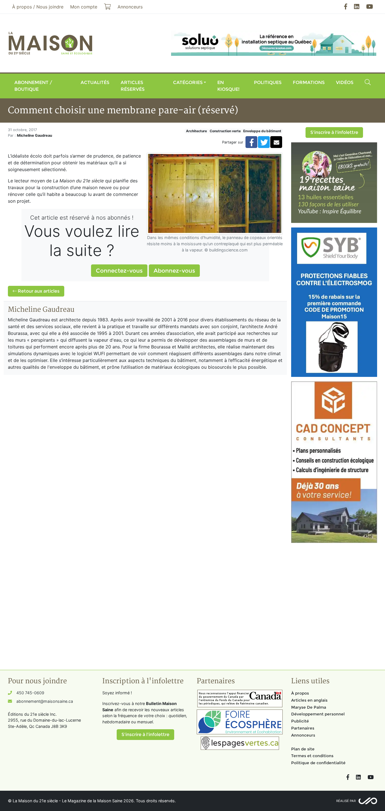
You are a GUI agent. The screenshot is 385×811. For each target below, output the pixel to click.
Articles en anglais (309, 700)
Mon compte (83, 7)
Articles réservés (133, 86)
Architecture (196, 131)
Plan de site (303, 749)
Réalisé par (346, 801)
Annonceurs (303, 735)
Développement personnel (318, 714)
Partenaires (302, 728)
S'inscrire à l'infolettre (334, 132)
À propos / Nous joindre (37, 7)
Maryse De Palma (308, 707)
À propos (300, 693)
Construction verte (225, 131)
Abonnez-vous (174, 270)
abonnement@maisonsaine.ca (44, 701)
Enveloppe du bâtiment (262, 131)
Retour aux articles (38, 291)
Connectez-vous (119, 270)
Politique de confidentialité (318, 762)
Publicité (300, 721)
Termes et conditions (312, 755)
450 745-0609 (30, 692)
